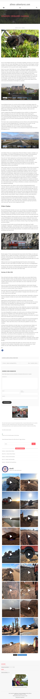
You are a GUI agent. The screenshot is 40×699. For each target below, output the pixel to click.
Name (3, 390)
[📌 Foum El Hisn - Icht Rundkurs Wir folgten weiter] (11, 554)
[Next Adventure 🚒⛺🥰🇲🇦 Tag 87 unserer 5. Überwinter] (11, 644)
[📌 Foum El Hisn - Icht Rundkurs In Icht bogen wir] (29, 572)
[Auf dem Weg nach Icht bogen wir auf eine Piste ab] (11, 590)
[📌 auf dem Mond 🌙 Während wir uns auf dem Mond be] (11, 608)
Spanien (11, 357)
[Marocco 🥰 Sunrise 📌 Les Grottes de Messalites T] (29, 644)
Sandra (23, 27)
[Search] (37, 7)
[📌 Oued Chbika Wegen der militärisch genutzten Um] (11, 500)
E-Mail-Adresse (22, 391)
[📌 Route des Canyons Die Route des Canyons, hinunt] (29, 608)
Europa (8, 357)
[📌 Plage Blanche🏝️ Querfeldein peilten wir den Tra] (11, 518)
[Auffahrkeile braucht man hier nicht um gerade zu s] (29, 554)
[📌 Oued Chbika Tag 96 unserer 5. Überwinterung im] (29, 482)
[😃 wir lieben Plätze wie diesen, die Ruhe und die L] (11, 572)
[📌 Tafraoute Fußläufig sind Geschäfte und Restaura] (11, 626)
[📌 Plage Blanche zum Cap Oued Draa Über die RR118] (29, 500)
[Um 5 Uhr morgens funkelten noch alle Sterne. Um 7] (11, 536)
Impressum (22, 697)
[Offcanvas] (3, 7)
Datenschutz (18, 697)
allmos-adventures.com (20, 4)
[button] (2, 350)
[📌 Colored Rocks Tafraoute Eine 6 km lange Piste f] (29, 626)
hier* (21, 439)
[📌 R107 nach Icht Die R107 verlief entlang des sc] (29, 590)
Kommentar (4, 376)
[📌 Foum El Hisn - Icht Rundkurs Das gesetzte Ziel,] (29, 536)
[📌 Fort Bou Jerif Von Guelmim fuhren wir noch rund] (29, 518)
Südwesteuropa (15, 357)
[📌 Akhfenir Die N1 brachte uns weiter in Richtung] (11, 482)
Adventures (4, 357)
